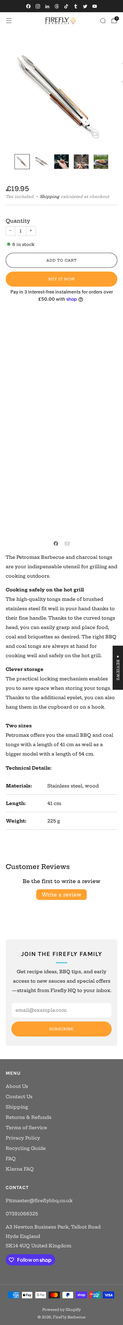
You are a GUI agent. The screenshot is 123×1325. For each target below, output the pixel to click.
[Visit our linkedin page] (47, 6)
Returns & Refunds (28, 1117)
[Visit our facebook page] (28, 6)
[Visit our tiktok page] (66, 6)
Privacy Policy (23, 1138)
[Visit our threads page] (57, 6)
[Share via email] (67, 543)
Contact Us (19, 1096)
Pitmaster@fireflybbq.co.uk (39, 1200)
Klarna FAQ (20, 1169)
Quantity (18, 221)
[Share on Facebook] (55, 543)
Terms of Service (26, 1127)
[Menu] (9, 21)
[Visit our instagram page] (38, 6)
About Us (17, 1086)
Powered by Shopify (61, 1309)
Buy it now (61, 279)
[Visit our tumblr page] (75, 6)
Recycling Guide (26, 1148)
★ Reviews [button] (118, 667)
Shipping (49, 196)
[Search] (103, 21)
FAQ (11, 1158)
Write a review (61, 894)
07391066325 (22, 1214)
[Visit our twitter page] (85, 6)
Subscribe (61, 1029)
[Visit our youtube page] (94, 6)
